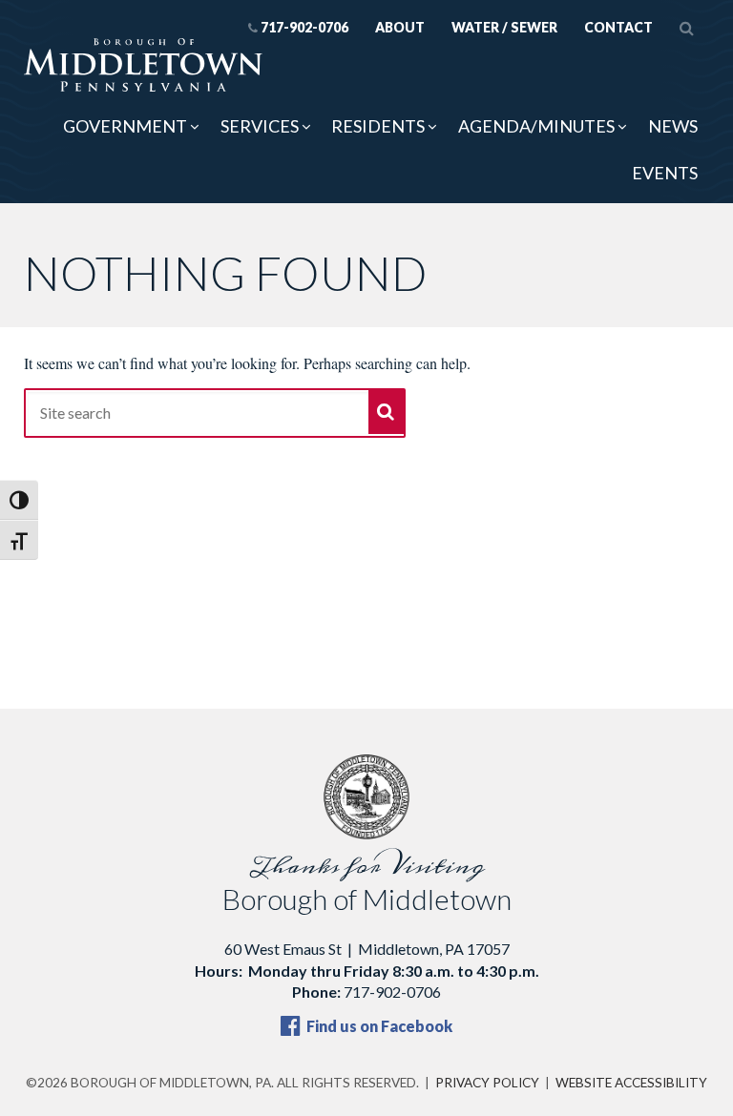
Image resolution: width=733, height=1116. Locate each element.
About (400, 27)
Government (125, 125)
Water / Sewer (504, 27)
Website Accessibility (631, 1082)
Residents (378, 125)
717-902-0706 (304, 27)
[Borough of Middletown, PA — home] (143, 65)
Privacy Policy (487, 1082)
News (673, 125)
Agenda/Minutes (536, 125)
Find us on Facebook (378, 1026)
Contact (618, 27)
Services (259, 125)
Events (665, 172)
